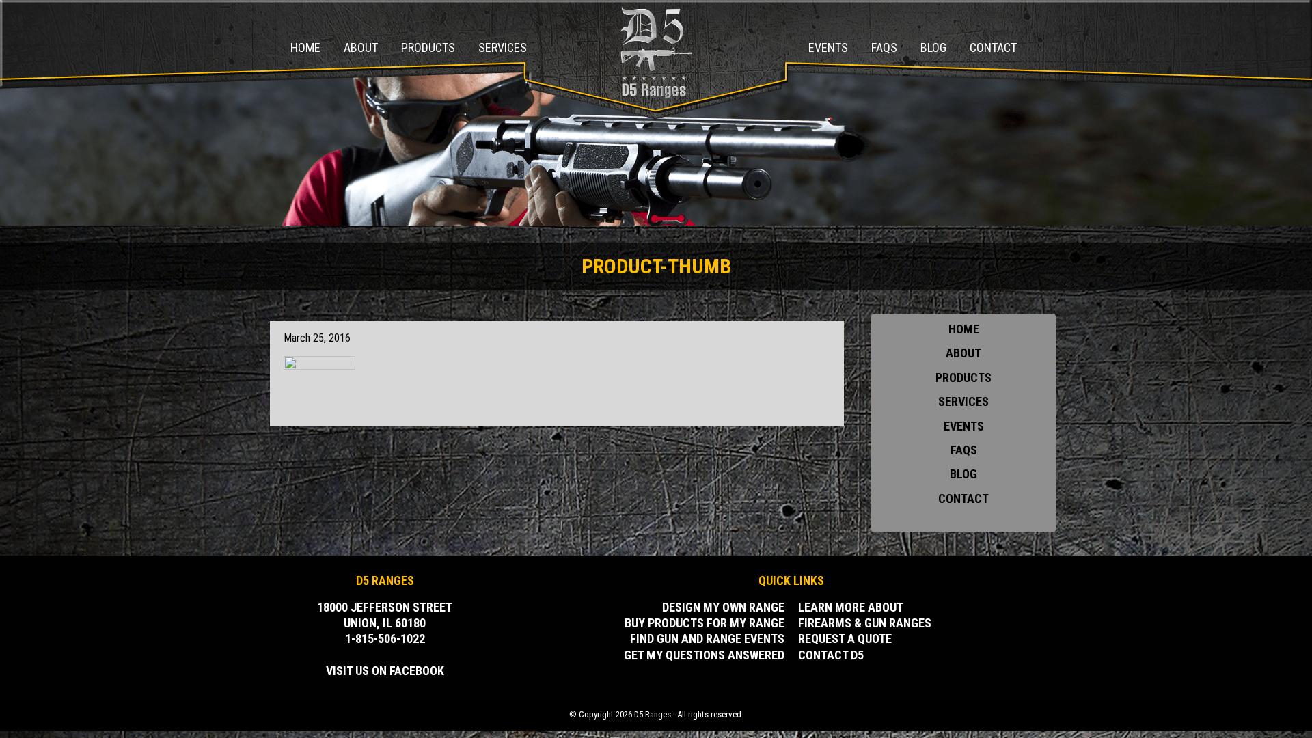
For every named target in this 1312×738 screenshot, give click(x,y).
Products (963, 377)
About (963, 353)
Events (964, 426)
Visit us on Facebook (385, 671)
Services (963, 401)
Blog (963, 474)
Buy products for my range (704, 623)
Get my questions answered (704, 655)
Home (963, 329)
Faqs (964, 450)
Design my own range (723, 607)
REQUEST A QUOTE (845, 638)
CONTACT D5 (831, 655)
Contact (963, 498)
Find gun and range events (707, 638)
